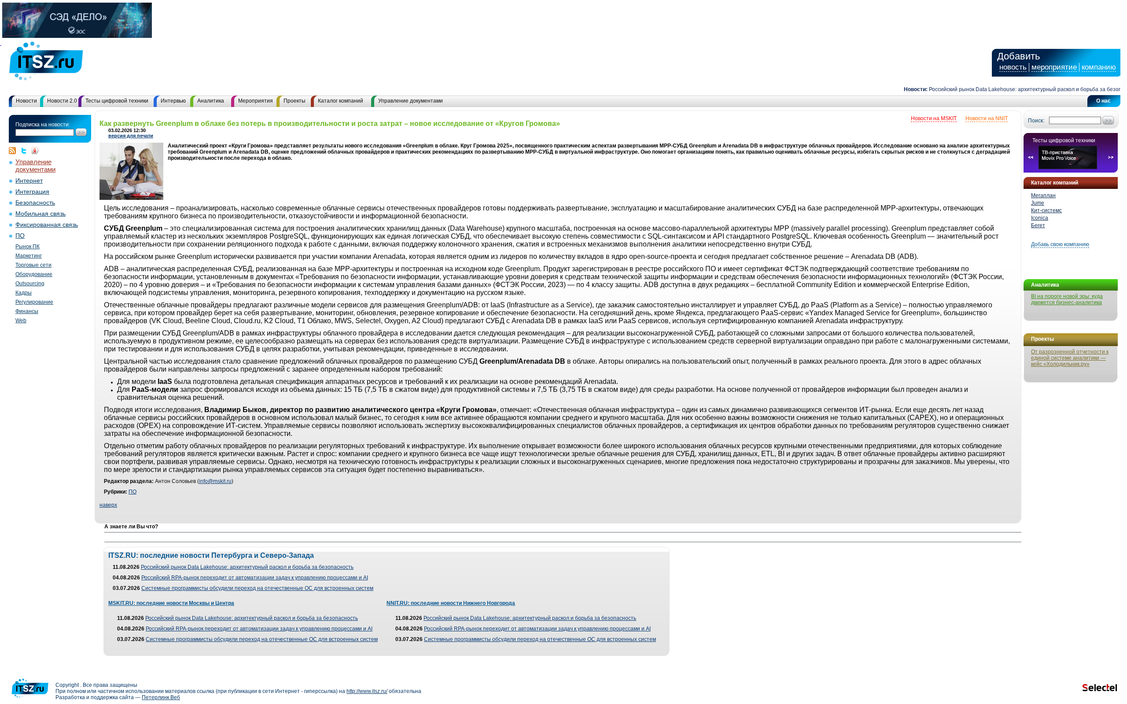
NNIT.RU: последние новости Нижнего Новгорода (451, 603)
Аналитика (210, 101)
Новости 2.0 (62, 101)
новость (1013, 67)
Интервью (173, 101)
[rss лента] (14, 150)
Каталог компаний (340, 101)
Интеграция (32, 191)
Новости (26, 101)
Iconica (1039, 218)
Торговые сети (33, 265)
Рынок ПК (27, 246)
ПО (20, 235)
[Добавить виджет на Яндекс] (35, 150)
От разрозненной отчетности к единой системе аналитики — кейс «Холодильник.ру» (1070, 358)
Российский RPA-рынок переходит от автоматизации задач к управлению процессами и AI (254, 578)
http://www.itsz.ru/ (366, 691)
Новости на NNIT (986, 118)
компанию (1099, 67)
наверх (108, 505)
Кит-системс (1046, 210)
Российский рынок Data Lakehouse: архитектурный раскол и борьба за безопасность (1018, 89)
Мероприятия (255, 101)
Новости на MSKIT (934, 118)
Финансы (26, 311)
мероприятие (1054, 67)
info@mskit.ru (215, 481)
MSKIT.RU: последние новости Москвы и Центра (171, 603)
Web (20, 320)
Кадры (23, 293)
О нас (1103, 101)
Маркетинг (28, 256)
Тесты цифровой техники (116, 101)
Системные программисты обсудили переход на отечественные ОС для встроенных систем (257, 588)
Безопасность (35, 202)
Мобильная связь (40, 213)
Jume (1037, 203)
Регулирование (34, 302)
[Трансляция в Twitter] (26, 150)
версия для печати (130, 135)
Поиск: (1036, 121)
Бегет (1038, 225)
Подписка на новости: (42, 125)
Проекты (295, 101)
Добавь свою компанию (1060, 244)
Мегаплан (1043, 195)
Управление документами (410, 101)
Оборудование (33, 274)
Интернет (29, 180)
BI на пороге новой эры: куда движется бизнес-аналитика (1067, 299)
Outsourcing (29, 283)
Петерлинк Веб (161, 697)
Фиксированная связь (46, 224)
